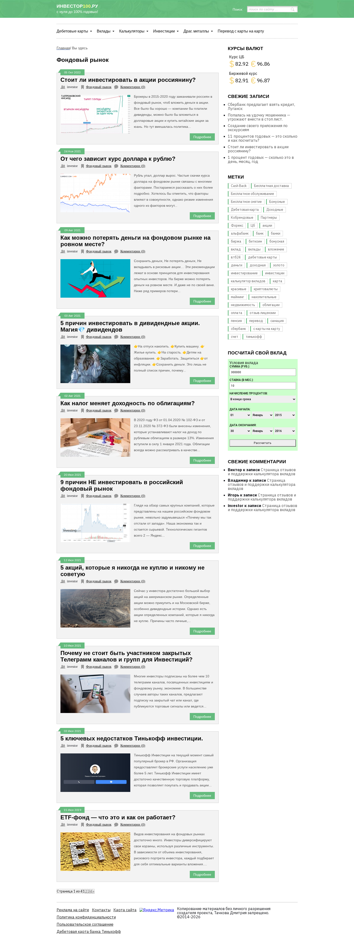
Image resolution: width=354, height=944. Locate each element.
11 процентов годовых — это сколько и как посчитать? (262, 138)
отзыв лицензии (263, 313)
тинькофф (254, 336)
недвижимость (243, 305)
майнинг (237, 297)
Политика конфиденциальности (86, 917)
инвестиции (274, 273)
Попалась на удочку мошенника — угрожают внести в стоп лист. (259, 117)
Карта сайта (125, 909)
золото (278, 265)
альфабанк (240, 233)
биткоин (255, 241)
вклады (254, 249)
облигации (271, 305)
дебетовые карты (262, 257)
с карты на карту (266, 329)
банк (259, 233)
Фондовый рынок (98, 87)
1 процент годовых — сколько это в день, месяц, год (261, 159)
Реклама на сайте (73, 909)
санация (277, 321)
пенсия (236, 321)
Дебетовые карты (72, 31)
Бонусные (277, 201)
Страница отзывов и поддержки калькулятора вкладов (262, 471)
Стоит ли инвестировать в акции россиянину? (258, 148)
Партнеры (269, 217)
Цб (253, 225)
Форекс (237, 225)
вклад (236, 249)
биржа (236, 241)
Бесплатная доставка (271, 186)
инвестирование (244, 273)
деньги (236, 265)
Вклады (104, 31)
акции (267, 225)
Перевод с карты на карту (241, 31)
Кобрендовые (242, 217)
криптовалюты (266, 289)
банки (275, 233)
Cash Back (239, 186)
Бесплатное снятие (246, 201)
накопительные (264, 297)
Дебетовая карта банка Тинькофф (89, 931)
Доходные (274, 209)
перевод (256, 321)
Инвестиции (164, 31)
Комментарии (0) (132, 87)
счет (234, 336)
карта (277, 281)
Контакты (101, 909)
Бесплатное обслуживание (252, 194)
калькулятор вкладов (248, 281)
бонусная (276, 241)
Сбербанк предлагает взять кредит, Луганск (261, 106)
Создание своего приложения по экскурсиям (258, 127)
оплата (236, 313)
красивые (238, 289)
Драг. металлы (196, 31)
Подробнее (202, 137)
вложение (276, 249)
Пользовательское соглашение (85, 924)
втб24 (236, 257)
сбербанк (238, 329)
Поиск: (238, 9)
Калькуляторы (131, 31)
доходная (258, 265)
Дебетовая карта (245, 209)
